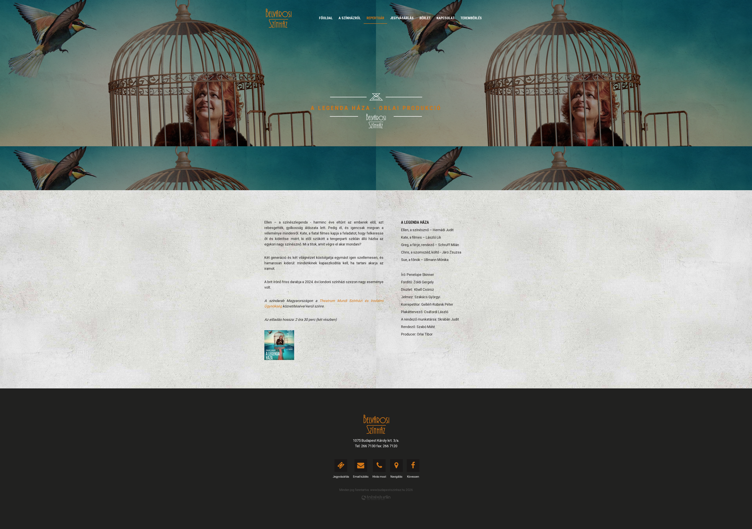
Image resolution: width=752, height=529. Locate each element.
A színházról (350, 18)
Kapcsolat (446, 18)
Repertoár (375, 18)
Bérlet (425, 18)
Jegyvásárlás (402, 18)
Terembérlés (471, 18)
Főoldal (326, 18)
